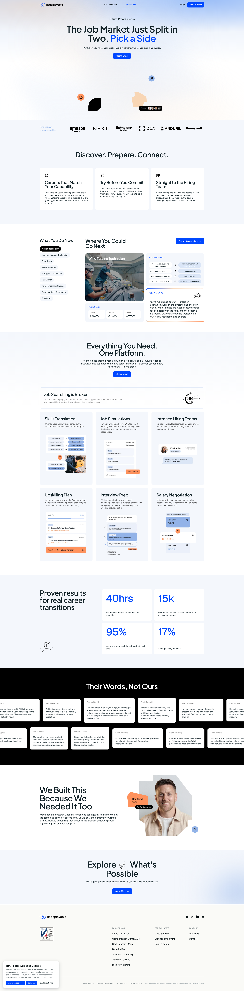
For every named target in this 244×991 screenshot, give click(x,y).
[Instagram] (192, 916)
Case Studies (162, 933)
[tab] (50, 249)
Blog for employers (165, 938)
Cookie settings (136, 983)
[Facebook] (187, 916)
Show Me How (123, 892)
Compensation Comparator (126, 938)
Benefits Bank (119, 949)
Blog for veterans (121, 964)
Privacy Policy (88, 983)
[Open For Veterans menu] (139, 4)
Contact (193, 938)
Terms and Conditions (105, 983)
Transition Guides (121, 959)
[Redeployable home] (51, 4)
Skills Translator (120, 933)
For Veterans (130, 4)
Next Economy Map (122, 944)
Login (182, 4)
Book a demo (196, 4)
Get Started (123, 56)
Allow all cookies (15, 983)
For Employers (110, 4)
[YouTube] (203, 916)
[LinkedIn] (197, 916)
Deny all (31, 983)
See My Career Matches (191, 242)
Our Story (194, 933)
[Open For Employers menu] (120, 4)
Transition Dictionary (122, 954)
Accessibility (122, 983)
